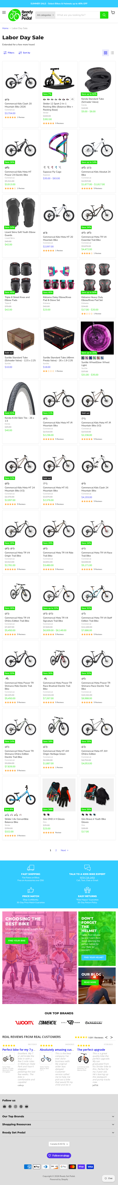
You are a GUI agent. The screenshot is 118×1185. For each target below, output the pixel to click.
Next (63, 850)
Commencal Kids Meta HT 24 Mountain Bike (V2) (20, 489)
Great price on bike (52, 1049)
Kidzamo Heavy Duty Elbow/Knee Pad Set (92, 299)
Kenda (84, 105)
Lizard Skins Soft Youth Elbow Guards (20, 234)
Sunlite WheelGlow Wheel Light (95, 364)
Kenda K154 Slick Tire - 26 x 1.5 (19, 419)
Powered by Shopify (59, 1179)
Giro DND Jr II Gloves (54, 819)
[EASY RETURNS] (87, 895)
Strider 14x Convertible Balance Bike (16, 820)
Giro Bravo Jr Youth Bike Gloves (93, 820)
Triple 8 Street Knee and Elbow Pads (17, 299)
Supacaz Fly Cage (52, 171)
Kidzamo (46, 303)
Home (5, 28)
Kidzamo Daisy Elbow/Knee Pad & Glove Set (57, 299)
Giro (45, 822)
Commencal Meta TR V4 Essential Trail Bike (93, 238)
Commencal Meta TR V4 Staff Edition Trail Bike (96, 619)
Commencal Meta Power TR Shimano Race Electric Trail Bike (95, 685)
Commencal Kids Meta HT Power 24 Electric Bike (18, 173)
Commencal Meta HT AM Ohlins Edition (94, 752)
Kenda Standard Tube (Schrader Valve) (92, 100)
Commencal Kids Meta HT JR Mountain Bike (58, 424)
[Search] (104, 15)
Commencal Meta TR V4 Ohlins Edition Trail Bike (17, 619)
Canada (57, 1144)
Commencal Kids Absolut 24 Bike (95, 173)
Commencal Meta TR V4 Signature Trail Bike (55, 619)
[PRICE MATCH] (30, 895)
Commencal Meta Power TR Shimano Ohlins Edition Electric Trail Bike (19, 754)
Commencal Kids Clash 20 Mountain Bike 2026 (18, 105)
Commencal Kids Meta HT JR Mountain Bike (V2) (96, 424)
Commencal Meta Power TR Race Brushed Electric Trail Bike (57, 685)
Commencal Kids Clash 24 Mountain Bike (94, 489)
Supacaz (46, 175)
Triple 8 (8, 303)
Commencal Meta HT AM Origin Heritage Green (56, 752)
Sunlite (8, 363)
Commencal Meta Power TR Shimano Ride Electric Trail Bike (19, 685)
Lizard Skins (10, 238)
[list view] (112, 52)
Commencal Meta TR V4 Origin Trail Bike (17, 554)
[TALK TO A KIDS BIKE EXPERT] (87, 873)
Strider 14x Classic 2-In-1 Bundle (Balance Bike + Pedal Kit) (45, 1069)
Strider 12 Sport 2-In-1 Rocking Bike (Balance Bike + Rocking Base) (58, 106)
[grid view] (105, 52)
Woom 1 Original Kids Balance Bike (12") (82, 1069)
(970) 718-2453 (87, 877)
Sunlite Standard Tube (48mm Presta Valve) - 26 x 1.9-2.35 (58, 359)
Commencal (10, 110)
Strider (45, 112)
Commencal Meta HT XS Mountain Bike (55, 489)
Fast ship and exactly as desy (97, 1049)
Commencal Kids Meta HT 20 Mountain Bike (58, 238)
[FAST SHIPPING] (30, 873)
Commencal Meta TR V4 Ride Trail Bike (58, 554)
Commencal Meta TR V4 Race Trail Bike (96, 554)
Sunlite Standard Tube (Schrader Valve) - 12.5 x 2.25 (20, 359)
